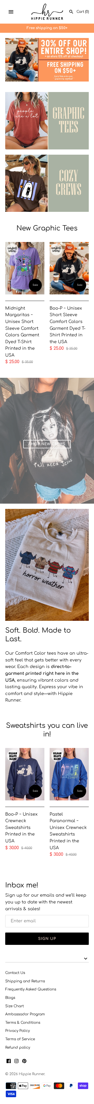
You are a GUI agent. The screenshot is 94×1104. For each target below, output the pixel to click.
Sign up (47, 939)
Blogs (10, 998)
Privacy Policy (17, 1031)
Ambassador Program (25, 1014)
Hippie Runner (31, 1074)
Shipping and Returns (25, 981)
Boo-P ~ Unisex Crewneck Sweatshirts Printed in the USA (21, 827)
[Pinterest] (24, 1062)
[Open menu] (11, 12)
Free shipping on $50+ (47, 28)
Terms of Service (20, 1039)
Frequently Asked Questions (30, 989)
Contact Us (15, 973)
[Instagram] (16, 1062)
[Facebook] (9, 1062)
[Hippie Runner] (47, 11)
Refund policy (17, 1047)
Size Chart (14, 1006)
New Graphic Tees (47, 228)
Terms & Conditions (22, 1023)
